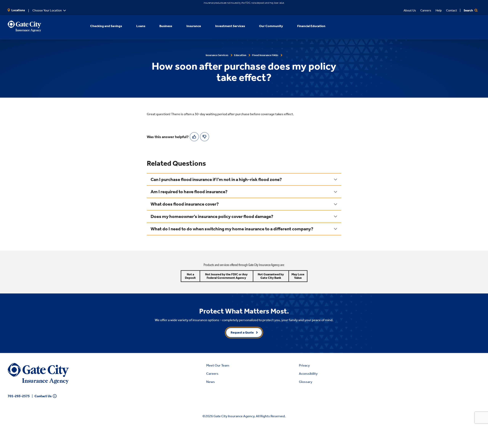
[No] (204, 136)
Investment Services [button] (230, 26)
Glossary (305, 382)
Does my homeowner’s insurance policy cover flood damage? (212, 216)
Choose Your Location (47, 10)
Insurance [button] (193, 26)
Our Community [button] (271, 26)
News (210, 382)
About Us (410, 10)
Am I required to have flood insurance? (189, 191)
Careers (425, 10)
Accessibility (308, 373)
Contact (451, 10)
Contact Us (43, 396)
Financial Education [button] (311, 26)
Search (469, 10)
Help (439, 10)
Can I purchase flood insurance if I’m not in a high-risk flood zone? (216, 179)
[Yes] (194, 136)
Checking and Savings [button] (106, 26)
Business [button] (165, 26)
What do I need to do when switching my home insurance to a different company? (232, 228)
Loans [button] (140, 26)
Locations (18, 10)
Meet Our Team (217, 365)
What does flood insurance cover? (185, 204)
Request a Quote (242, 332)
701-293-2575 (19, 396)
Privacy (304, 365)
